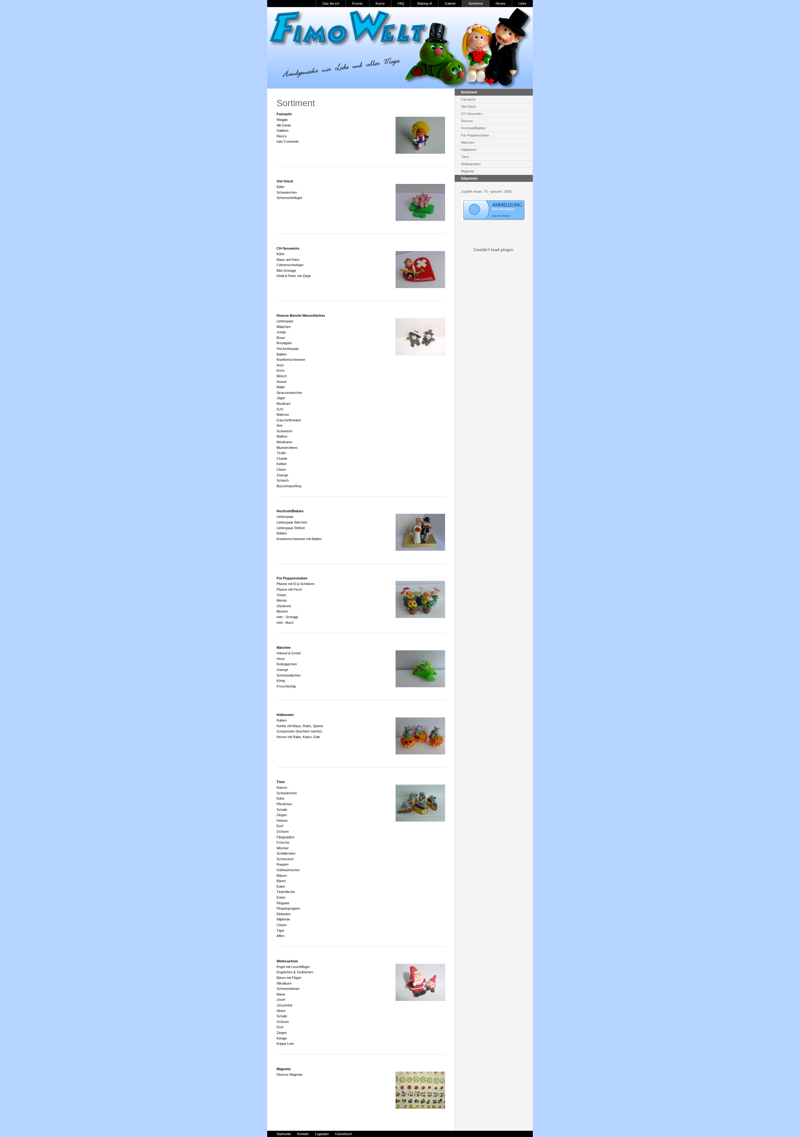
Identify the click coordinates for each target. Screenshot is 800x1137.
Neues (501, 3)
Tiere (465, 157)
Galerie (450, 3)
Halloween (469, 149)
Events (357, 3)
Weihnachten (471, 164)
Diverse (467, 121)
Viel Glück (468, 106)
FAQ (401, 3)
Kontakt (303, 1134)
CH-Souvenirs (471, 114)
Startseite (284, 1134)
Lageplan (322, 1134)
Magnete (467, 171)
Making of (424, 3)
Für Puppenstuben (475, 135)
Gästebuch (343, 1134)
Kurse (380, 3)
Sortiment (475, 3)
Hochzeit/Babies (473, 128)
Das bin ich (330, 3)
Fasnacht (468, 99)
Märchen (467, 142)
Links (522, 3)
